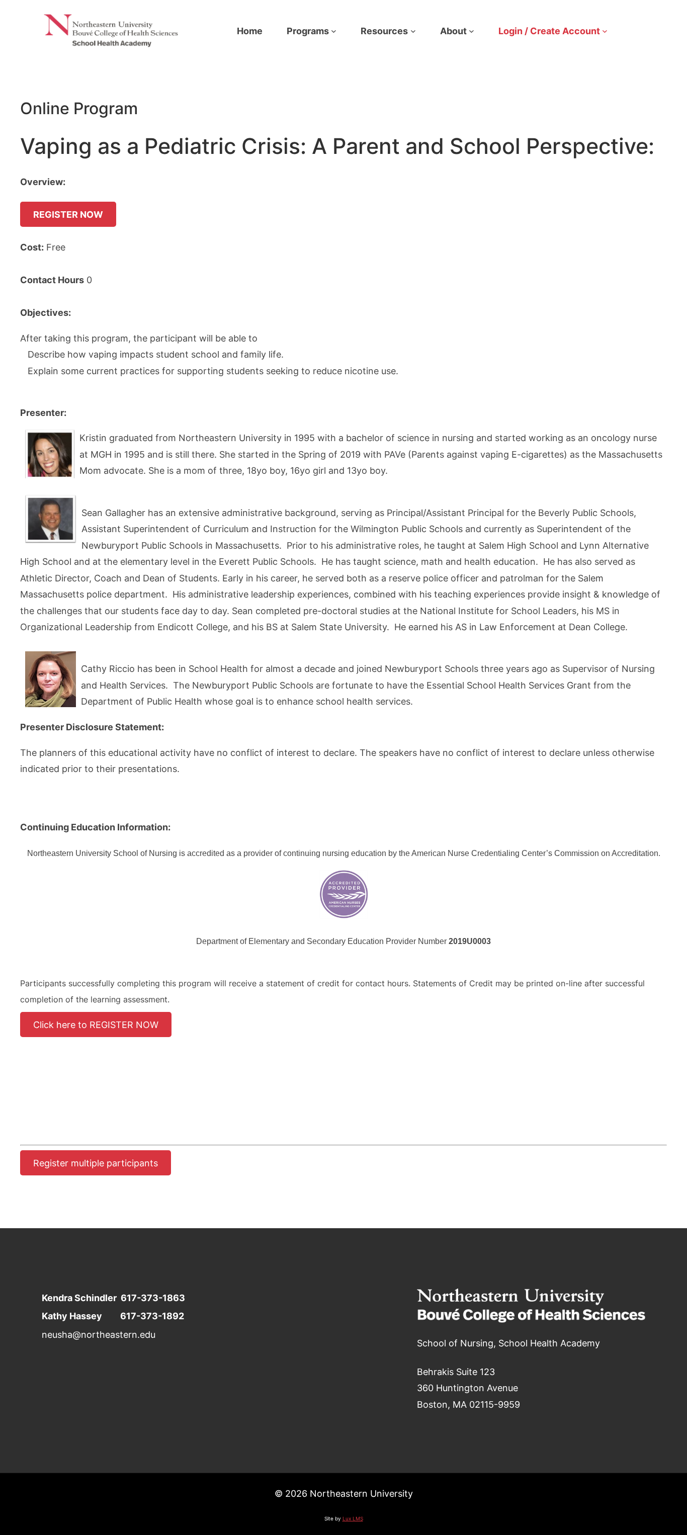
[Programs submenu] (333, 31)
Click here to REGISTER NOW (95, 1024)
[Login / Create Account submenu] (605, 31)
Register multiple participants (95, 1162)
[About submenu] (471, 31)
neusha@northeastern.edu (98, 1334)
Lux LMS (352, 1518)
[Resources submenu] (413, 31)
